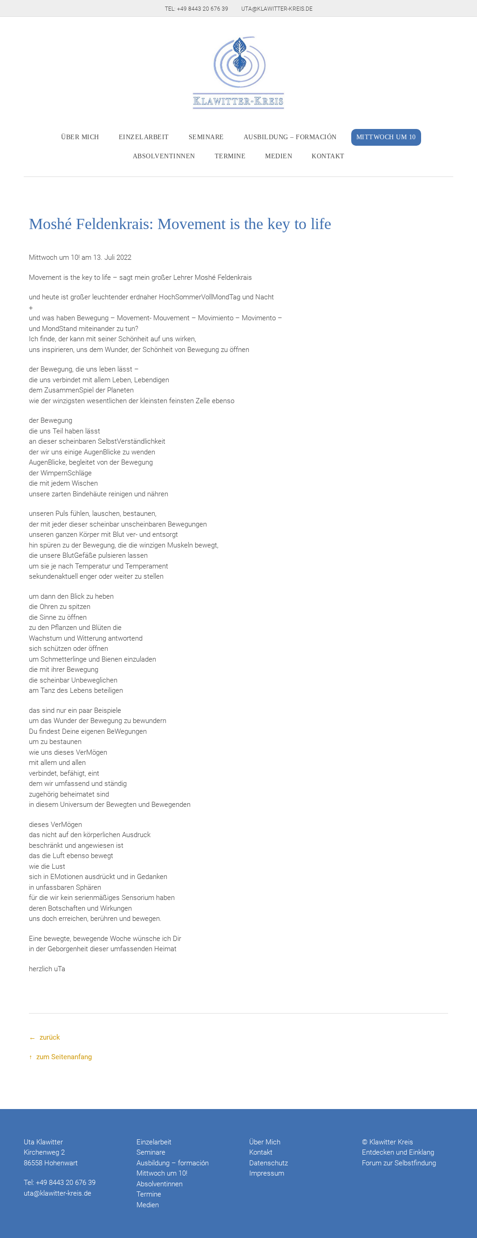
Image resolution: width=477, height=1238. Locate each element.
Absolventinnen (164, 156)
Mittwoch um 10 (386, 137)
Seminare (206, 137)
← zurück (44, 1037)
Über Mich (80, 137)
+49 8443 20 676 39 (65, 1182)
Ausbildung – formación (290, 137)
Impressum (266, 1173)
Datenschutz (268, 1163)
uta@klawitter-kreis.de (277, 9)
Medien (278, 156)
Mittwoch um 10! (161, 1173)
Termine (230, 156)
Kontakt (328, 156)
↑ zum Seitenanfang (60, 1057)
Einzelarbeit (144, 137)
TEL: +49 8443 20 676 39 (196, 9)
